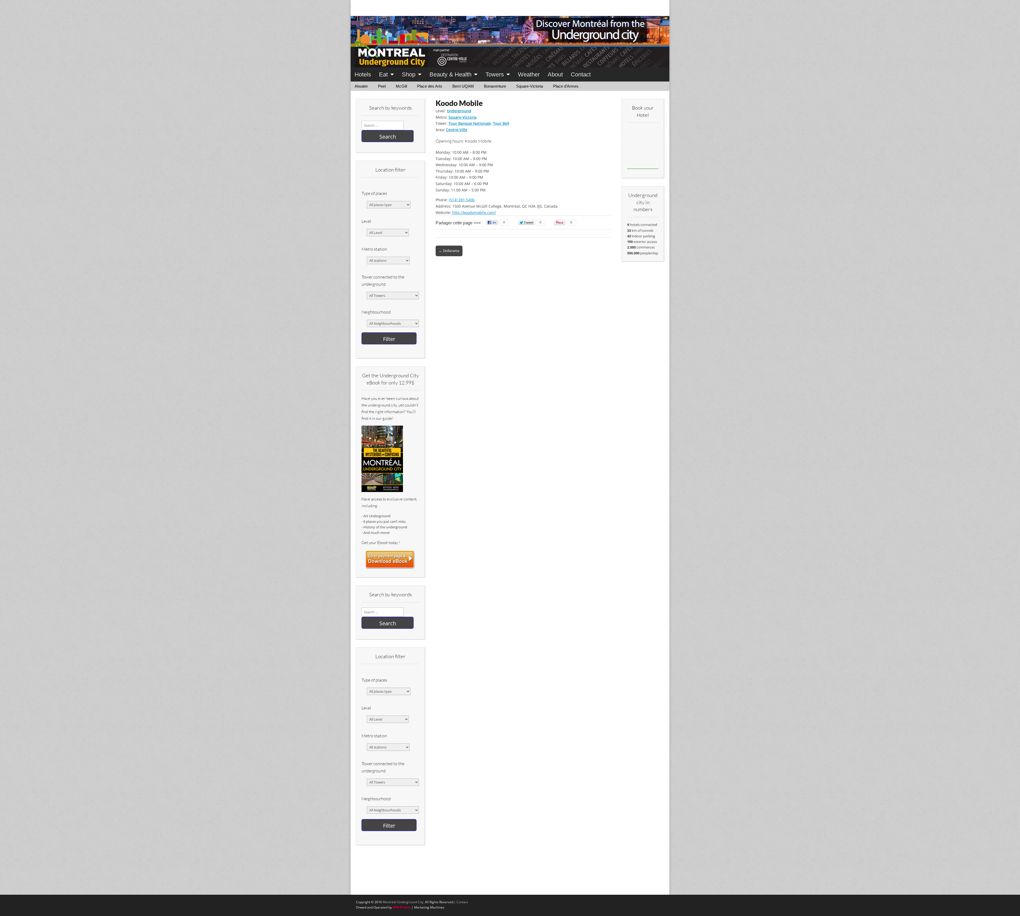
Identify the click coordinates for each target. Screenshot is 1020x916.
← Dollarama (449, 250)
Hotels (363, 74)
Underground (459, 110)
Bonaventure (495, 86)
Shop (408, 74)
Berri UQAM (463, 86)
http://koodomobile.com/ (474, 212)
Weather (529, 74)
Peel (382, 86)
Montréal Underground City (403, 902)
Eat (383, 74)
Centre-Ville (456, 129)
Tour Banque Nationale (470, 123)
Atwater (361, 86)
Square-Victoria (529, 86)
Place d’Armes (566, 86)
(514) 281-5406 (462, 199)
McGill (401, 86)
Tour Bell (501, 123)
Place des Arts (429, 86)
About (555, 74)
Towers (495, 74)
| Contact (461, 902)
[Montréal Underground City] (510, 33)
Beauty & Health (450, 74)
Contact (581, 74)
